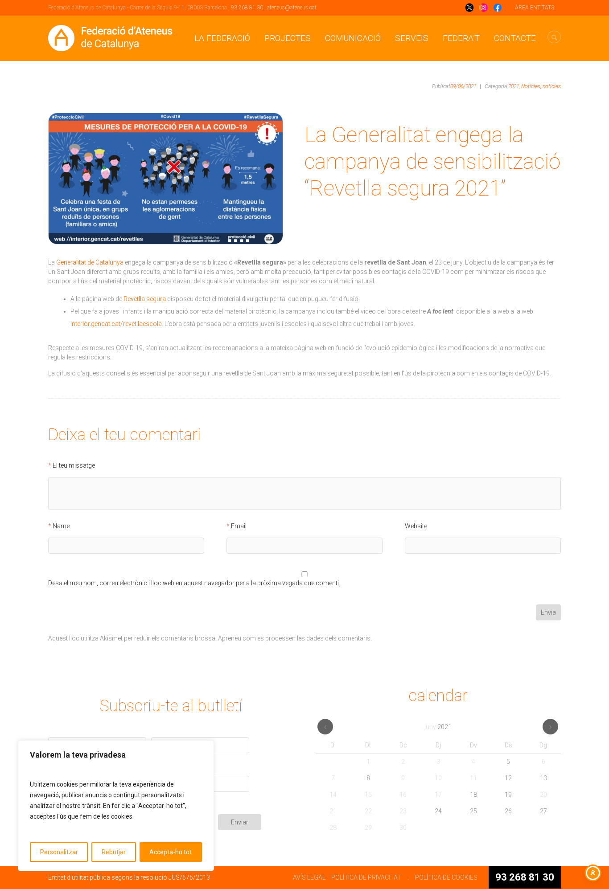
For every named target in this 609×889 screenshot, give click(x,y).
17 (438, 794)
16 (403, 794)
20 (543, 794)
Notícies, (531, 86)
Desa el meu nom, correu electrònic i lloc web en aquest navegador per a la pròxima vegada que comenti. (194, 583)
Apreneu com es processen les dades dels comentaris (294, 638)
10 (438, 778)
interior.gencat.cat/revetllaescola (116, 323)
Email (239, 526)
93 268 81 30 (247, 7)
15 (368, 794)
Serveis (411, 38)
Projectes (287, 38)
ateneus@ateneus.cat (292, 7)
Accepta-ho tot (170, 852)
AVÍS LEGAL (309, 877)
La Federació (222, 38)
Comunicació (353, 38)
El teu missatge (74, 465)
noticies (552, 86)
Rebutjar (114, 852)
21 (333, 811)
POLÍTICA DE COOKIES (446, 877)
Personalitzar (59, 852)
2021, (514, 86)
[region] (116, 805)
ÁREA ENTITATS (534, 7)
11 (473, 778)
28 (333, 827)
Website (416, 526)
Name (61, 526)
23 (403, 811)
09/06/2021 (463, 86)
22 (368, 811)
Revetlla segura (144, 298)
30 (403, 827)
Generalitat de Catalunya (89, 262)
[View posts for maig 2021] (325, 726)
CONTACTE (515, 38)
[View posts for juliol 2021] (550, 726)
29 (368, 827)
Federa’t (461, 38)
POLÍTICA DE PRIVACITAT (366, 877)
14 (333, 794)
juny (438, 726)
